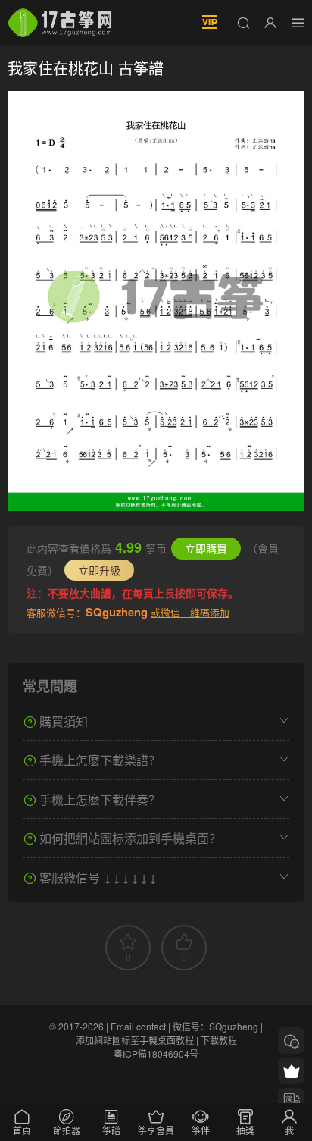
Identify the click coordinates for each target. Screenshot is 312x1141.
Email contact (138, 1026)
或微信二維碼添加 (190, 612)
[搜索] (243, 22)
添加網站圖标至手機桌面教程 (135, 1039)
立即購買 (206, 548)
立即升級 (99, 570)
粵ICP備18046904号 (156, 1053)
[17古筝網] (60, 22)
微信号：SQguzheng (215, 1026)
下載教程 (219, 1039)
